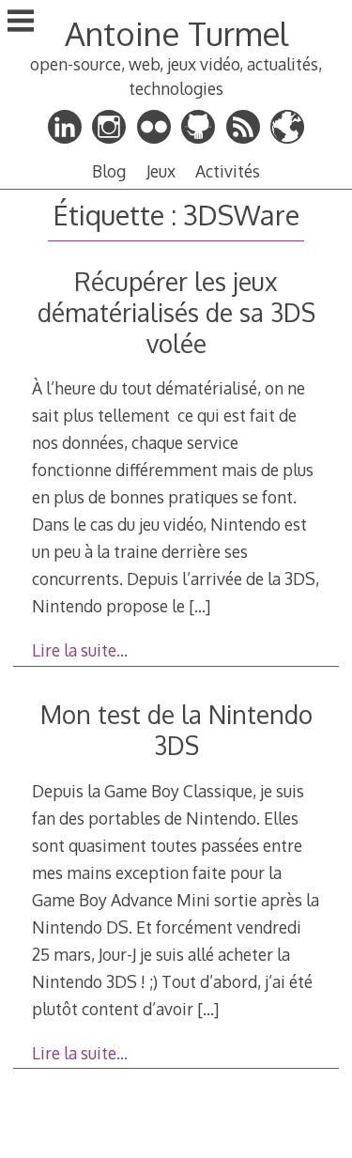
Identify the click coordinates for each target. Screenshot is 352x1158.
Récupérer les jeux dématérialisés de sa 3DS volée (176, 312)
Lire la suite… (80, 650)
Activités (227, 171)
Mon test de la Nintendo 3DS (176, 730)
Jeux (161, 171)
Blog (109, 171)
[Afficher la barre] (21, 23)
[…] (199, 605)
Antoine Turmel (176, 33)
